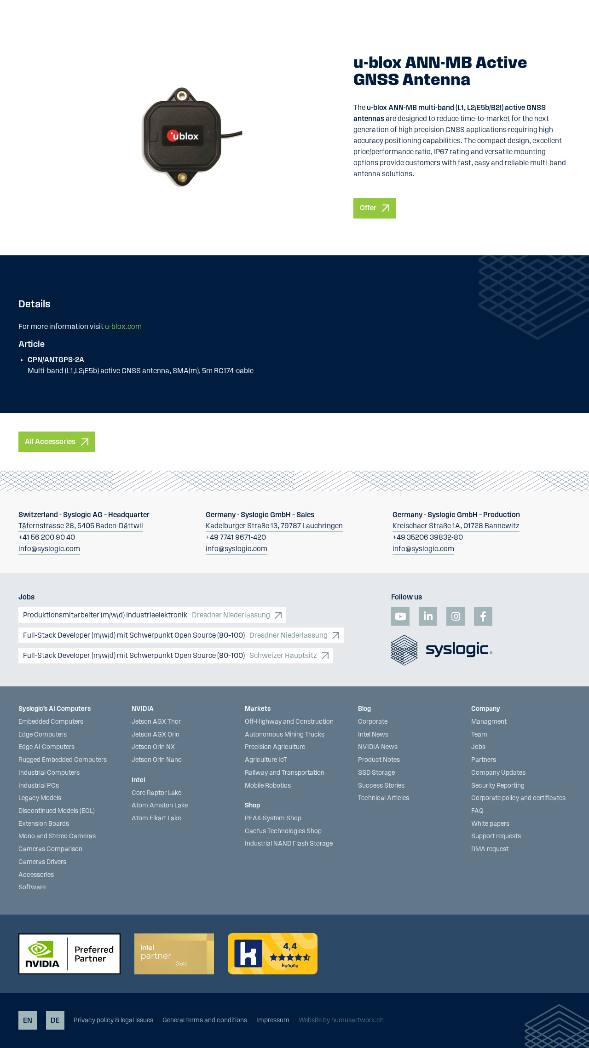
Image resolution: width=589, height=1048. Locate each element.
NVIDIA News (378, 747)
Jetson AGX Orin (155, 734)
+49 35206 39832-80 (428, 537)
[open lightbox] (181, 136)
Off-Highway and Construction (289, 722)
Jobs (478, 747)
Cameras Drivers (42, 862)
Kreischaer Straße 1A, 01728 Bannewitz (456, 526)
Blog (364, 709)
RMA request (489, 849)
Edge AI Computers (46, 747)
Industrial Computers (49, 773)
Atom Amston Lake (160, 805)
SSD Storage (376, 773)
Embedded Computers (50, 722)
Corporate (372, 722)
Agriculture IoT (266, 760)
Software (32, 887)
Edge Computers (42, 734)
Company (485, 709)
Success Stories (381, 786)
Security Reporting (498, 786)
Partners (483, 760)
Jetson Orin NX (153, 747)
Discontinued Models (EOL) (56, 811)
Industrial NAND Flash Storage (289, 844)
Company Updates (498, 773)
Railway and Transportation (284, 773)
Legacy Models (39, 798)
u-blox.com (123, 326)
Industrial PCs (38, 786)
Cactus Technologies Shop (283, 831)
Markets (258, 709)
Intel (138, 780)
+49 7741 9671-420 (236, 537)
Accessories (36, 875)
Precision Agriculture (275, 747)
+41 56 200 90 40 (46, 537)
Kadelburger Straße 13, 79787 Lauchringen (274, 526)
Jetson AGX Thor (156, 722)
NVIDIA (143, 709)
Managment (489, 722)
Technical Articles (383, 798)
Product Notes (379, 760)
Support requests (496, 836)
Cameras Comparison (50, 849)
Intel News (373, 734)
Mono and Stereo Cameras (57, 836)
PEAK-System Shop (273, 818)
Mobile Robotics (268, 786)
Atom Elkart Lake (156, 818)
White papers (490, 824)
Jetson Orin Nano (157, 760)
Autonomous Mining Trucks (284, 734)
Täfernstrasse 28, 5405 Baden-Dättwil (80, 526)
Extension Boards (43, 824)
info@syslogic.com (49, 549)
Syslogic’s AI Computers (54, 709)
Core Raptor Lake (156, 793)
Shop (252, 805)
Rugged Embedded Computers (62, 760)
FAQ (477, 811)
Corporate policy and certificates (518, 798)
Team (479, 734)
